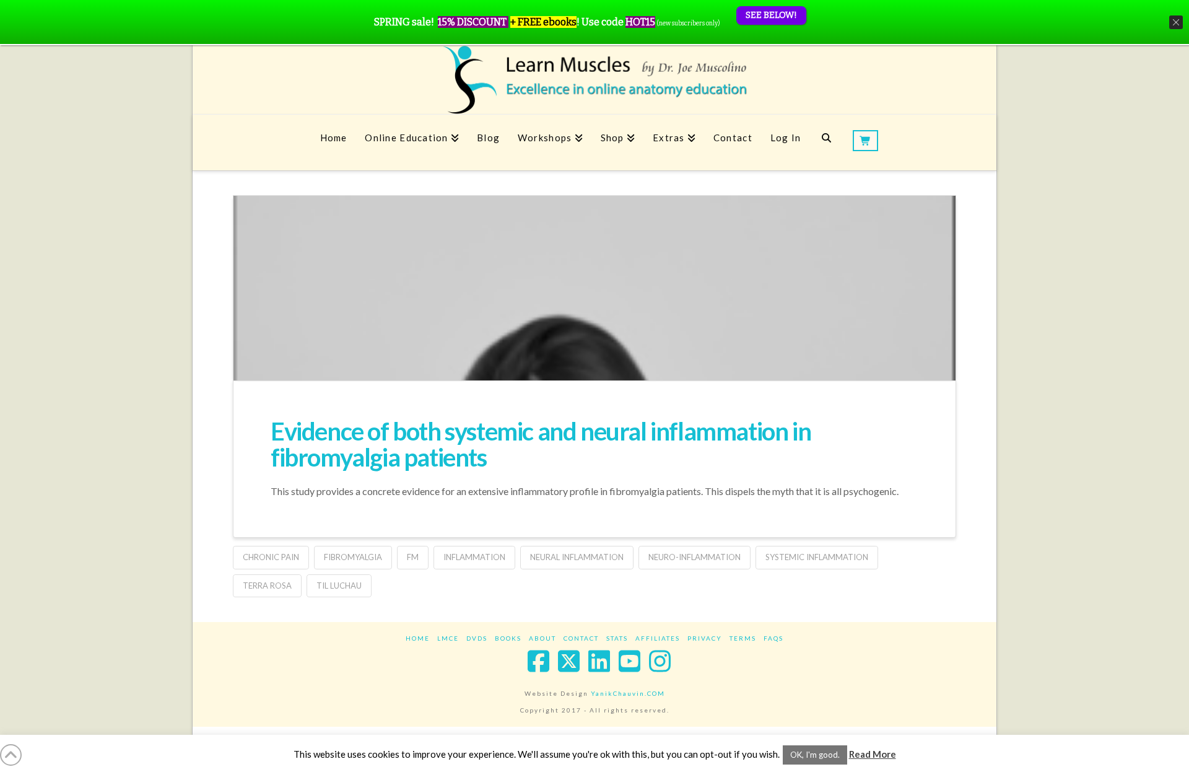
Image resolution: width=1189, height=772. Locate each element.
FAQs (773, 638)
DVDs (476, 638)
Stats (617, 638)
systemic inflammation (816, 557)
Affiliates (657, 638)
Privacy (704, 638)
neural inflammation (577, 557)
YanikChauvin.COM (628, 693)
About (542, 638)
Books (508, 638)
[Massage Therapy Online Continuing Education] (594, 79)
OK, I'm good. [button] (815, 755)
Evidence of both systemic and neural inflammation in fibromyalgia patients (541, 444)
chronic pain (271, 557)
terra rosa (267, 585)
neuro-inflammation (694, 557)
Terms (743, 638)
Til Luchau (339, 585)
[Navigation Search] (826, 142)
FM (413, 557)
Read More (872, 754)
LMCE (448, 638)
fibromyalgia (353, 557)
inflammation (474, 557)
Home (418, 638)
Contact (581, 638)
